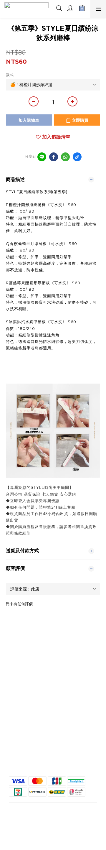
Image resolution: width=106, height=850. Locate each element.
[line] (41, 156)
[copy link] (77, 156)
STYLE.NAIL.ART (53, 652)
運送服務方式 (53, 759)
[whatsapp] (65, 156)
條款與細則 (53, 748)
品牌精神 (53, 647)
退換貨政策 (53, 754)
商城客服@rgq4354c (53, 657)
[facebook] (53, 156)
